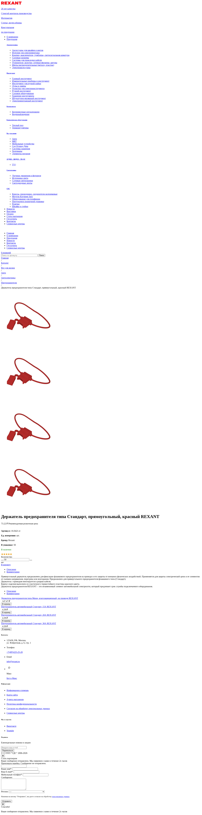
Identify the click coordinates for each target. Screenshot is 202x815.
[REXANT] (11, 4)
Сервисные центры (16, 713)
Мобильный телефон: (11, 774)
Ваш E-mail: (7, 772)
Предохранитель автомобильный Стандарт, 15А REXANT (28, 606)
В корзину (6, 565)
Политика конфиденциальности (22, 704)
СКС (8, 188)
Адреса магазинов (15, 699)
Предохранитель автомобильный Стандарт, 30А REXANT (28, 623)
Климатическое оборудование (17, 120)
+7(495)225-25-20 (15, 652)
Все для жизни (11, 133)
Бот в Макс (12, 678)
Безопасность (11, 106)
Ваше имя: (6, 769)
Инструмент (11, 73)
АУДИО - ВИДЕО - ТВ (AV (16, 159)
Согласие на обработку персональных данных (28, 708)
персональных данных (61, 796)
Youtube (10, 730)
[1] (2, 554)
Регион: (4, 791)
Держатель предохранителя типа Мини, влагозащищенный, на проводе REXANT (39, 598)
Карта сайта (12, 695)
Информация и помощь (18, 690)
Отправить (6, 801)
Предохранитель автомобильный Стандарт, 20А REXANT (28, 615)
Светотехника (11, 170)
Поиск (41, 255)
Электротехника (12, 45)
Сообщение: (7, 777)
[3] (6, 554)
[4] (9, 554)
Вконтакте (11, 726)
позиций (6, 252)
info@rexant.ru (13, 661)
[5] (11, 554)
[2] (4, 554)
